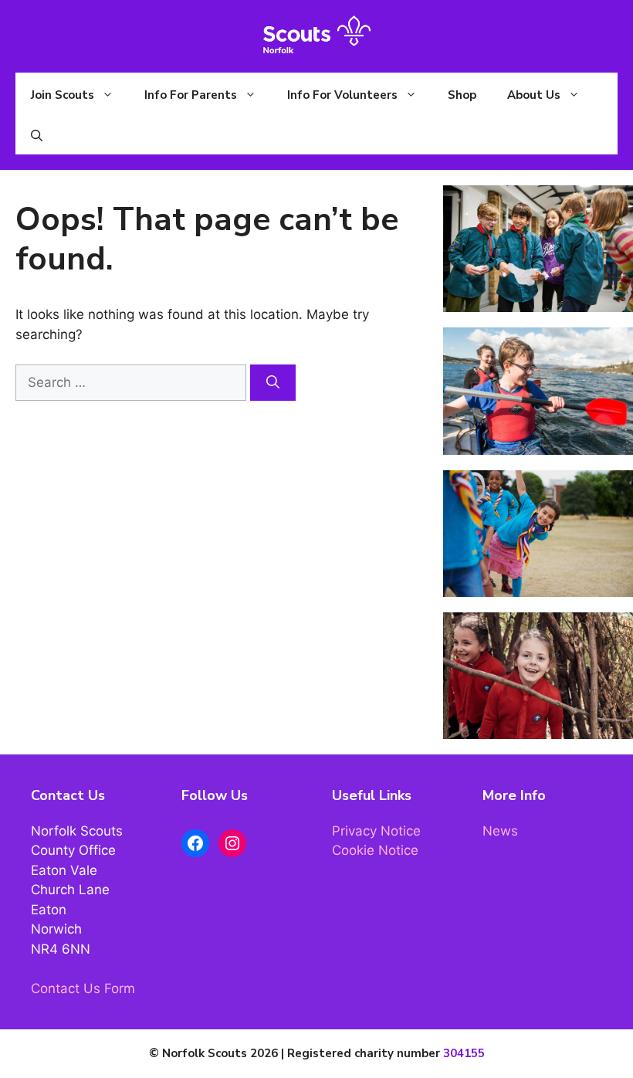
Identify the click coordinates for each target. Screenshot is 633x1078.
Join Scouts (62, 95)
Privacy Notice (376, 831)
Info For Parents (190, 95)
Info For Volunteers (342, 95)
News (500, 831)
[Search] (273, 383)
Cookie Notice (375, 850)
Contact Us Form (83, 988)
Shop (462, 95)
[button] (36, 135)
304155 (464, 1053)
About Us (533, 95)
